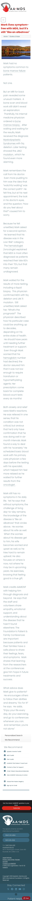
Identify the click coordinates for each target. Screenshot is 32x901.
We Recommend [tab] (12, 740)
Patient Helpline (16, 898)
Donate (5, 862)
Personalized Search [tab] (14, 735)
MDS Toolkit (10, 755)
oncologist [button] (9, 484)
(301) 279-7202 (10, 840)
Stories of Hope (14, 36)
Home (6, 36)
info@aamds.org (8, 847)
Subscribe (16, 808)
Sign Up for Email (12, 785)
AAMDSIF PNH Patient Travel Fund (17, 763)
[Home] (13, 7)
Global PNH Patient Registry (15, 781)
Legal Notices (7, 858)
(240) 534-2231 (10, 845)
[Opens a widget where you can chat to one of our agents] (26, 898)
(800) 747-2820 (10, 835)
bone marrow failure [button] (14, 70)
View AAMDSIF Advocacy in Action (17, 775)
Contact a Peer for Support (15, 767)
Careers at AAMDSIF (9, 864)
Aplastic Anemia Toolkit (14, 751)
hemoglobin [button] (10, 357)
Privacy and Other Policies (11, 860)
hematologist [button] (15, 245)
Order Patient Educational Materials (18, 771)
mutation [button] (8, 154)
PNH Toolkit (10, 759)
